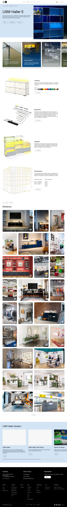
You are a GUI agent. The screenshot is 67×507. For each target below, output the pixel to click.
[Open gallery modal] (18, 221)
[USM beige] (56, 89)
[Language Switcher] (62, 2)
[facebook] (56, 504)
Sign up (47, 477)
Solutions (19, 22)
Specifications (12, 22)
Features (5, 22)
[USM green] (52, 89)
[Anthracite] (40, 89)
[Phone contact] (60, 2)
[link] (5, 487)
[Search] (63, 2)
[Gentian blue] (49, 89)
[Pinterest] (58, 504)
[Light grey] (37, 89)
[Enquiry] (30, 229)
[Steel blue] (50, 89)
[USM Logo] (5, 2)
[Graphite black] (42, 89)
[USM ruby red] (47, 89)
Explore (5, 456)
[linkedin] (59, 504)
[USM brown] (57, 89)
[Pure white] (35, 89)
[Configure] (46, 299)
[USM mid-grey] (38, 89)
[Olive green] (54, 89)
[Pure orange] (45, 89)
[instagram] (54, 504)
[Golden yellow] (43, 89)
